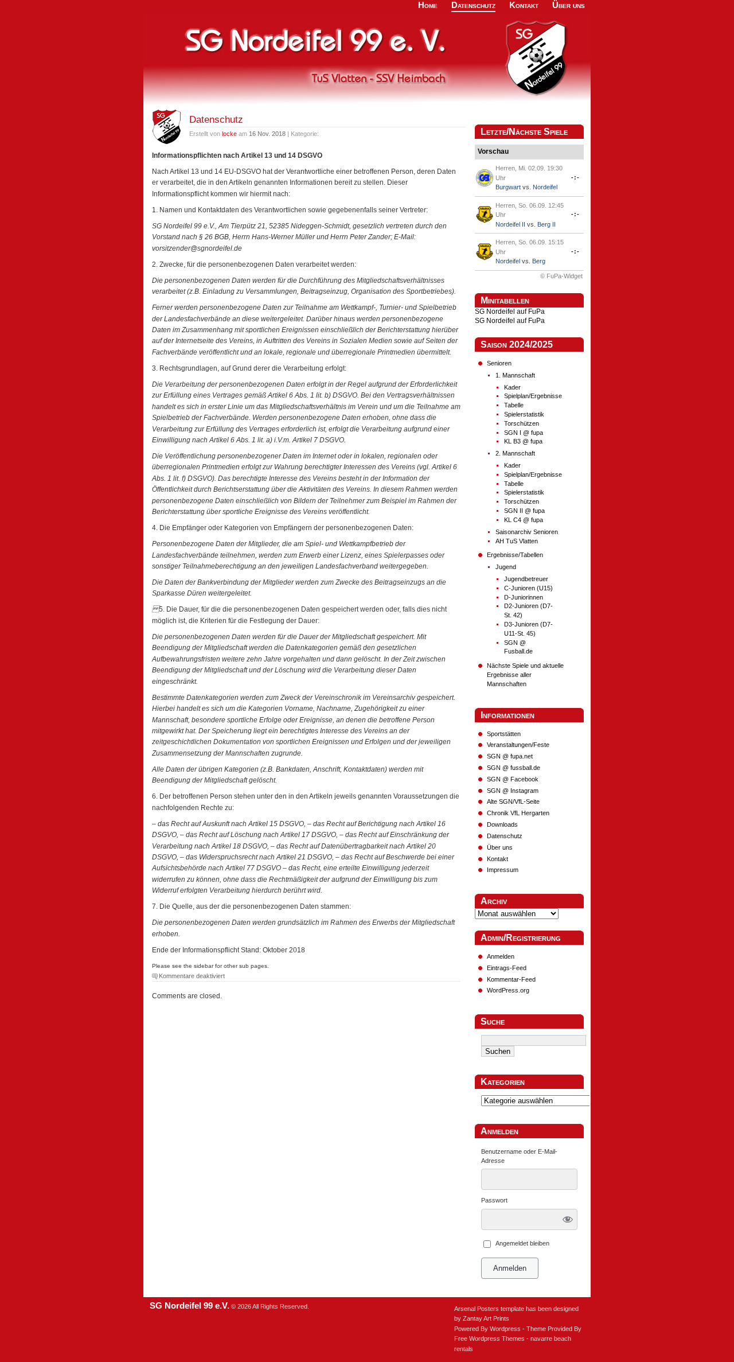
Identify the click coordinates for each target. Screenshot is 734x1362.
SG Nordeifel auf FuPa (510, 312)
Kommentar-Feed (511, 979)
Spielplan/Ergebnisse (533, 395)
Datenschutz (216, 119)
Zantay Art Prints (486, 1318)
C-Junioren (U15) (528, 588)
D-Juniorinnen (523, 597)
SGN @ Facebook (512, 779)
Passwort (494, 1200)
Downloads (502, 824)
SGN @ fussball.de (513, 767)
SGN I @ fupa (523, 432)
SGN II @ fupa (524, 510)
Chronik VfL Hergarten (518, 813)
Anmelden (500, 956)
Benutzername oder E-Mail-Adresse (519, 1156)
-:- (575, 177)
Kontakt (497, 858)
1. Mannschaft (515, 375)
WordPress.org (508, 990)
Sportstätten (504, 733)
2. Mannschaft (515, 453)
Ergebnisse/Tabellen (515, 554)
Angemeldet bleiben (522, 1243)
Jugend (505, 566)
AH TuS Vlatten (516, 541)
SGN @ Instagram (512, 790)
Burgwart (508, 187)
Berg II (546, 224)
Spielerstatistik (524, 414)
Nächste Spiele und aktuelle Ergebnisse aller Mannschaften (525, 674)
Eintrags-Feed (506, 967)
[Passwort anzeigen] (568, 1219)
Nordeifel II (510, 224)
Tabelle (514, 405)
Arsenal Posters (476, 1308)
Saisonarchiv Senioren (526, 531)
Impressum (502, 869)
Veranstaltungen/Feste (518, 744)
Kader (512, 387)
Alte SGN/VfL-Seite (513, 801)
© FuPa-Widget (561, 276)
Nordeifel (545, 187)
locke (229, 133)
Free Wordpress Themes (489, 1338)
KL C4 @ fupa (523, 519)
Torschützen (521, 423)
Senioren (499, 363)
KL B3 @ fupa (523, 441)
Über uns (500, 847)
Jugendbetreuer (526, 578)
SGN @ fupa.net (510, 756)
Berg (538, 261)
